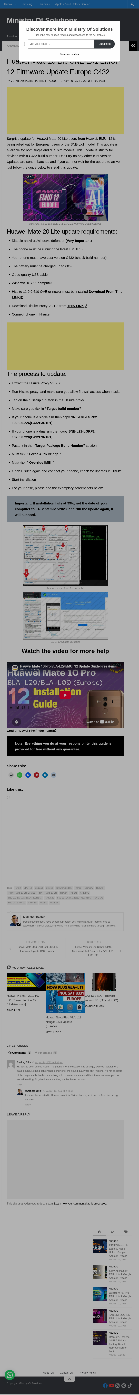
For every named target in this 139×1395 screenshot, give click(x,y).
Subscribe (104, 43)
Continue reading (69, 54)
